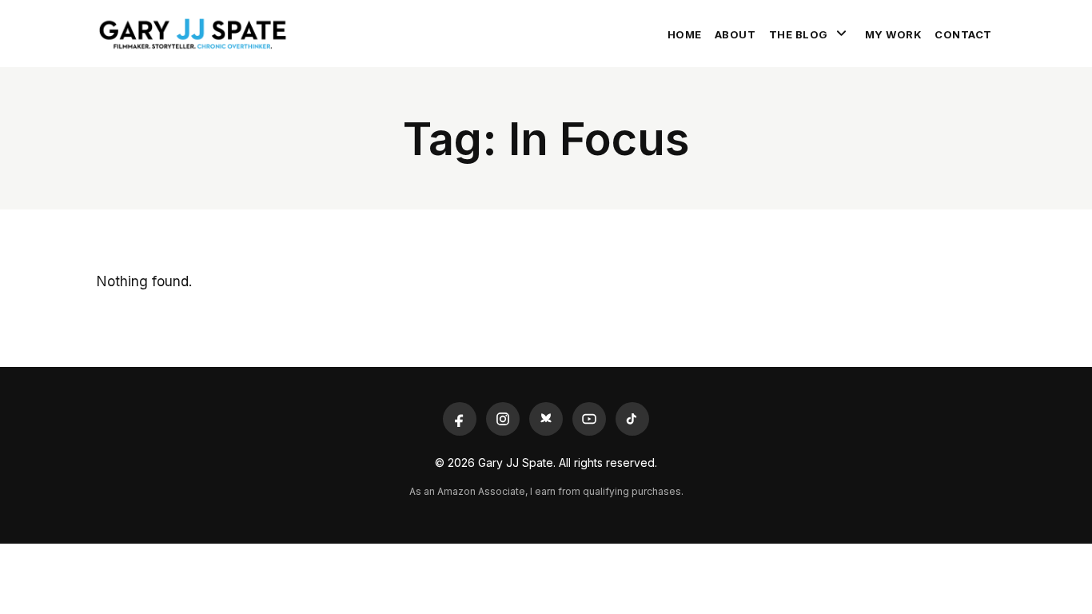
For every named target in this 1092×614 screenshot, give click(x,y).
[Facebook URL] (459, 419)
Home (685, 34)
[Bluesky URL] (546, 419)
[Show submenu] (841, 33)
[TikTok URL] (632, 419)
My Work (894, 34)
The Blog (798, 34)
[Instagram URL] (503, 419)
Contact (963, 34)
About (735, 34)
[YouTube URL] (589, 419)
